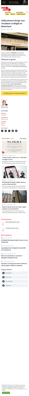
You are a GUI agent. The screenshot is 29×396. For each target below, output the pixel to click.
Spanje (3, 125)
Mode (4, 29)
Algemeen (5, 253)
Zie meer (23, 138)
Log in (7, 14)
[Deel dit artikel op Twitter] (9, 131)
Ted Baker (3, 115)
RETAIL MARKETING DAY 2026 (12, 222)
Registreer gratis (21, 14)
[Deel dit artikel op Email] (16, 131)
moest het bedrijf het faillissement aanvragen (11, 84)
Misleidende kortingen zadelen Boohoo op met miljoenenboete (14, 183)
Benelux (3, 123)
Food (4, 238)
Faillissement (4, 119)
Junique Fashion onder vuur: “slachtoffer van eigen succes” (14, 158)
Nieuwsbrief (19, 12)
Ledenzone (8, 12)
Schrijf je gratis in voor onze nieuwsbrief (14, 93)
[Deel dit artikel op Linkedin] (13, 131)
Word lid (13, 14)
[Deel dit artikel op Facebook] (2, 131)
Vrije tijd (4, 261)
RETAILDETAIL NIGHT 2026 (12, 228)
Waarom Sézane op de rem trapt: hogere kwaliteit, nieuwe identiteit (14, 208)
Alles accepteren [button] (6, 392)
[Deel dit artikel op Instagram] (6, 131)
